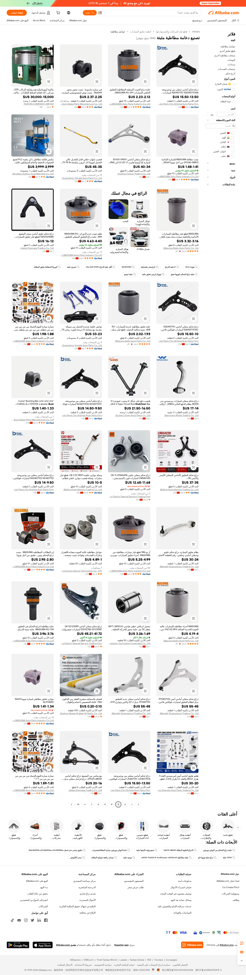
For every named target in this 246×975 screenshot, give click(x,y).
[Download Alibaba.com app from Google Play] (18, 945)
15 (78, 804)
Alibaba (196, 31)
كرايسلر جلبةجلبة (148, 267)
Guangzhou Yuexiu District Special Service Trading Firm (129, 496)
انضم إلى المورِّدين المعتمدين (34, 900)
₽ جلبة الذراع (170, 267)
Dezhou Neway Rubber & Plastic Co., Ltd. (81, 713)
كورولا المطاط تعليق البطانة (45, 267)
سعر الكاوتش (76, 857)
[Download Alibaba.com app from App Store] (43, 945)
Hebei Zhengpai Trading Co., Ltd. (37, 248)
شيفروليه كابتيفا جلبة (145, 850)
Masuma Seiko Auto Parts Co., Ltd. (180, 248)
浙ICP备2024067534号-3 (208, 970)
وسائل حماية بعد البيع (181, 900)
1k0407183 (126, 267)
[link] (241, 943)
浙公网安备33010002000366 (177, 970)
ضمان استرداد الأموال (181, 887)
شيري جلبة (71, 267)
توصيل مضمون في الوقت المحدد (175, 893)
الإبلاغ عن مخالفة (87, 912)
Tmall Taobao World (107, 959)
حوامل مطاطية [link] (117, 31)
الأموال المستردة (87, 900)
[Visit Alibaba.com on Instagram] (26, 920)
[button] (100, 13)
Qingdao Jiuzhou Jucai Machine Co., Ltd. (33, 173)
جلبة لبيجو (128, 274)
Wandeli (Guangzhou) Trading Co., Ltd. (178, 566)
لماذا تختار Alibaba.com (228, 881)
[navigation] (220, 418)
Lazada (123, 959)
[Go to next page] (71, 804)
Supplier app (121, 945)
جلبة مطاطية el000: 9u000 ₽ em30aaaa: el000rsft (164, 857)
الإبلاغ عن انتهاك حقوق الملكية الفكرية (77, 906)
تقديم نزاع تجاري (88, 893)
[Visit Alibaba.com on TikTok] (12, 920)
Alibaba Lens (227, 945)
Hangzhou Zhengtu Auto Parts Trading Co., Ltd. (177, 790)
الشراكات (43, 906)
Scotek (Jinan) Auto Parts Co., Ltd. (132, 415)
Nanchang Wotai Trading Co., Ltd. (181, 415)
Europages (171, 959)
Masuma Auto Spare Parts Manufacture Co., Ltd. (81, 104)
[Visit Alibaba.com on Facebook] (46, 920)
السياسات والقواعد (182, 912)
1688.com (89, 959)
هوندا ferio (189, 267)
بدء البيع (44, 887)
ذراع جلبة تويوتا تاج (205, 857)
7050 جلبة (227, 857)
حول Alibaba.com (230, 874)
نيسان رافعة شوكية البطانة (102, 857)
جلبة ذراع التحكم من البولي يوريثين (217, 850)
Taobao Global (137, 959)
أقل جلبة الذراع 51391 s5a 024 (99, 267)
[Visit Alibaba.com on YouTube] (19, 920)
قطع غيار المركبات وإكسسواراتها (171, 31)
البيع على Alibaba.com (37, 881)
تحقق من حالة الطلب (37, 893)
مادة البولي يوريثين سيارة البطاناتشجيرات (109, 850)
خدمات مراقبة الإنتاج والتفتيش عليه (174, 906)
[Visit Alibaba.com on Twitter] (32, 920)
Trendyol (158, 959)
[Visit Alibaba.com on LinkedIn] (39, 920)
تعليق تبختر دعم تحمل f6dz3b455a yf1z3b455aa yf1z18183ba (55, 850)
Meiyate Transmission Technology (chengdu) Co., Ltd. (129, 643)
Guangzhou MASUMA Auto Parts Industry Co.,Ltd (129, 104)
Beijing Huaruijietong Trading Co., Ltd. (179, 489)
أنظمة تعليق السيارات (140, 31)
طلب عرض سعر (136, 887)
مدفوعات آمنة (184, 881)
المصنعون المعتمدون (134, 881)
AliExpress (75, 959)
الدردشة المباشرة (87, 887)
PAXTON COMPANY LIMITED (39, 104)
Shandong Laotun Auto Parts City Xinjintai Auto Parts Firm (177, 104)
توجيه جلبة (127, 857)
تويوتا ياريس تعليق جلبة (151, 274)
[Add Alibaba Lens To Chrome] (192, 945)
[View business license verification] (153, 970)
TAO (149, 959)
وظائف (235, 900)
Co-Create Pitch (230, 887)
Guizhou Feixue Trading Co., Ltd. (133, 173)
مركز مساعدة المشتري (84, 881)
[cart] (57, 13)
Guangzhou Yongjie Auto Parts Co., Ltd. (82, 178)
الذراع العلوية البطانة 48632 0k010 (178, 850)
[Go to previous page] (138, 804)
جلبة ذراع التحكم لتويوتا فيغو (182, 274)
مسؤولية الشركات (230, 893)
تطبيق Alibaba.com (66, 945)
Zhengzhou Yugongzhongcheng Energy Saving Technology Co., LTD (81, 571)
